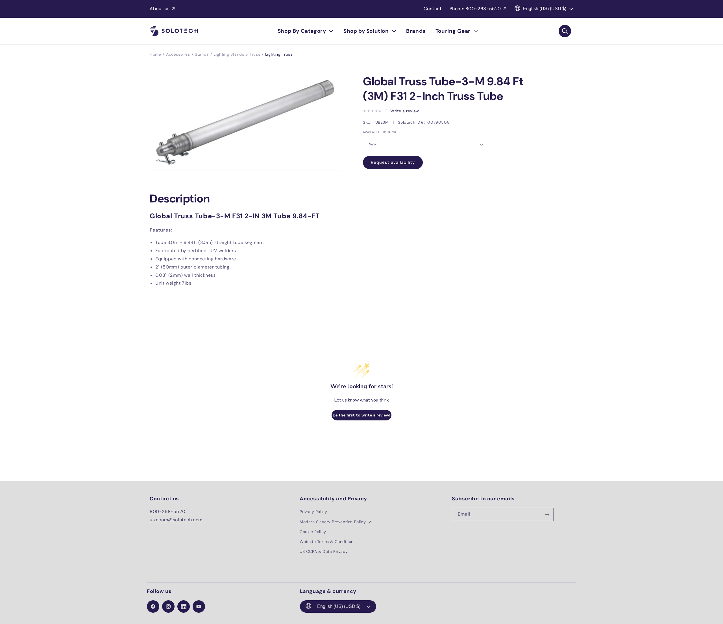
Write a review (404, 111)
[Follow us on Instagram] (168, 606)
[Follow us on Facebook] (153, 606)
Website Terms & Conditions (328, 541)
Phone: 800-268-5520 (475, 9)
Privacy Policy (313, 511)
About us (160, 9)
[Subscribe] (547, 514)
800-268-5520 (167, 512)
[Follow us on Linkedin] (183, 606)
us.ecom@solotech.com (176, 520)
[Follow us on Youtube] (199, 606)
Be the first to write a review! (361, 415)
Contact (432, 9)
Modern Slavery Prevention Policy (333, 521)
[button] (306, 31)
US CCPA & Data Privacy (324, 551)
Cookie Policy (313, 531)
